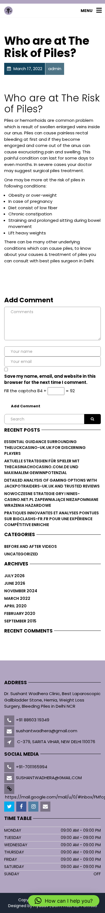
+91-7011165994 (31, 767)
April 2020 (15, 606)
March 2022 (17, 598)
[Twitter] (9, 807)
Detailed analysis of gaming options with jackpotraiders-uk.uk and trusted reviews (52, 483)
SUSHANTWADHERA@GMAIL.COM (49, 778)
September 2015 (20, 621)
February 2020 (19, 613)
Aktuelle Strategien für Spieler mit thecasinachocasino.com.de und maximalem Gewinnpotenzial (42, 466)
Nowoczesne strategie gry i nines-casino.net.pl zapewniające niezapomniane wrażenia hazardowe (51, 499)
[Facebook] (21, 807)
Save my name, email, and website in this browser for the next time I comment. (50, 379)
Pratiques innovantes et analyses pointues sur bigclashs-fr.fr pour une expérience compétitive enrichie (51, 518)
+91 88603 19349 (32, 720)
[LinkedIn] (33, 807)
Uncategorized (21, 554)
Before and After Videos (30, 546)
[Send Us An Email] (45, 807)
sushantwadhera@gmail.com (46, 731)
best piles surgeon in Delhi (66, 261)
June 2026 (14, 583)
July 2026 (14, 576)
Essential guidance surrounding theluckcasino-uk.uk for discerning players (45, 447)
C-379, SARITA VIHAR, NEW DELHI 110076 (56, 742)
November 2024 (20, 591)
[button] (63, 900)
